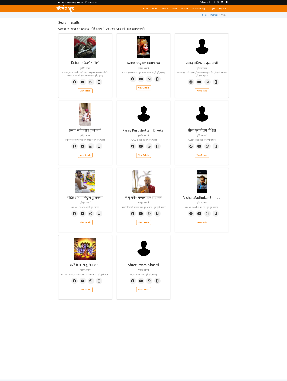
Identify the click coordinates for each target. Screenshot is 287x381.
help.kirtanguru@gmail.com (71, 2)
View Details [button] (85, 91)
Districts (214, 15)
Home (145, 8)
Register (222, 8)
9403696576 (92, 2)
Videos (165, 8)
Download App (199, 8)
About (155, 8)
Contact (184, 8)
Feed (174, 8)
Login (212, 8)
